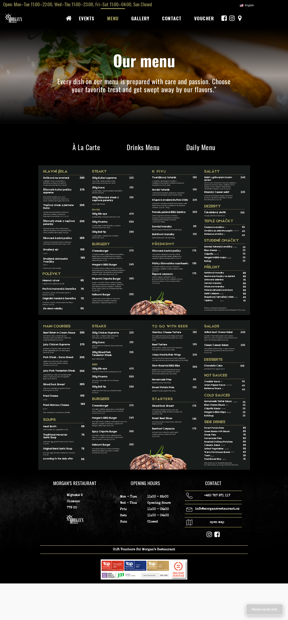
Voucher (204, 18)
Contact (172, 18)
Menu (113, 18)
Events (86, 18)
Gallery (140, 18)
